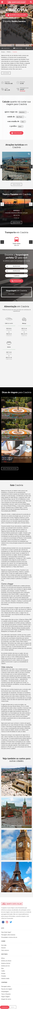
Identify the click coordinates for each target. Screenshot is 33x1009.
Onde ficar (18, 48)
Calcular (17, 133)
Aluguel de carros (6, 999)
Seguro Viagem (5, 996)
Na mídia (3, 945)
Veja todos (16, 184)
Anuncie (3, 948)
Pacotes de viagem (6, 989)
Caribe (3, 971)
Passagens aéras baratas (8, 935)
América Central (5, 963)
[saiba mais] (29, 154)
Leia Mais (6, 73)
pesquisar (17, 281)
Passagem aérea (5, 986)
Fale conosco (5, 950)
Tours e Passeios (6, 994)
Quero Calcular (18, 15)
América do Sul (5, 966)
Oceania (3, 976)
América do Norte (6, 961)
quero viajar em (11, 112)
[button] (22, 112)
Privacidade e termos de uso (9, 937)
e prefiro (13, 126)
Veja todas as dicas (10, 468)
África (3, 958)
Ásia (2, 968)
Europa (3, 52)
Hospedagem (5, 991)
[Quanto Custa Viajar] (16, 2)
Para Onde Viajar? (6, 932)
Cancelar (5, 1007)
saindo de (11, 117)
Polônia (9, 52)
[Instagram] (7, 922)
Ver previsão (22, 90)
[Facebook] (3, 922)
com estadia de (13, 121)
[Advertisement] (11, 373)
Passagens (6, 48)
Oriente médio (5, 978)
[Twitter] (11, 922)
